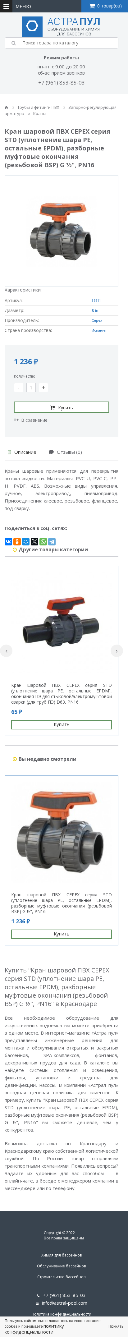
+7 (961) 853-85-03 (61, 82)
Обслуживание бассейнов (61, 1266)
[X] (34, 541)
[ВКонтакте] (8, 541)
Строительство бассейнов (61, 1277)
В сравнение (34, 420)
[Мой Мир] (26, 541)
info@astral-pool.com (64, 1303)
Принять (115, 1326)
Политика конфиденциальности (61, 1314)
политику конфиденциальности (34, 1329)
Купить (65, 408)
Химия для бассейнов (61, 1255)
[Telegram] (52, 541)
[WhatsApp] (43, 541)
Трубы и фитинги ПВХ (38, 107)
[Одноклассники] (17, 541)
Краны (39, 113)
